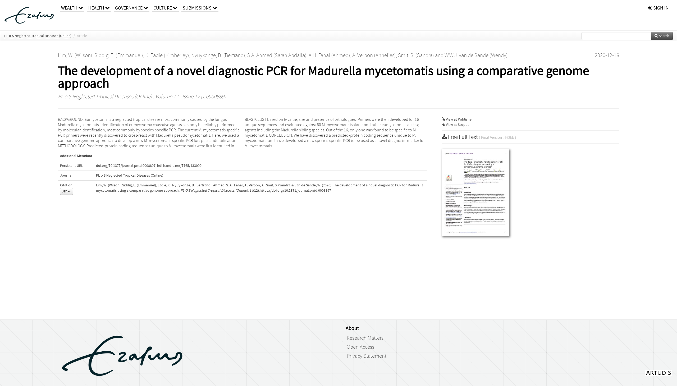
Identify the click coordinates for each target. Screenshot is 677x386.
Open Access (360, 347)
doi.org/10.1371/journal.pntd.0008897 (125, 166)
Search (663, 36)
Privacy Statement (366, 356)
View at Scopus (457, 125)
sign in (660, 8)
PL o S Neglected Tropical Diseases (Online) (37, 36)
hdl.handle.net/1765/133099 (179, 166)
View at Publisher (459, 119)
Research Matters (365, 338)
